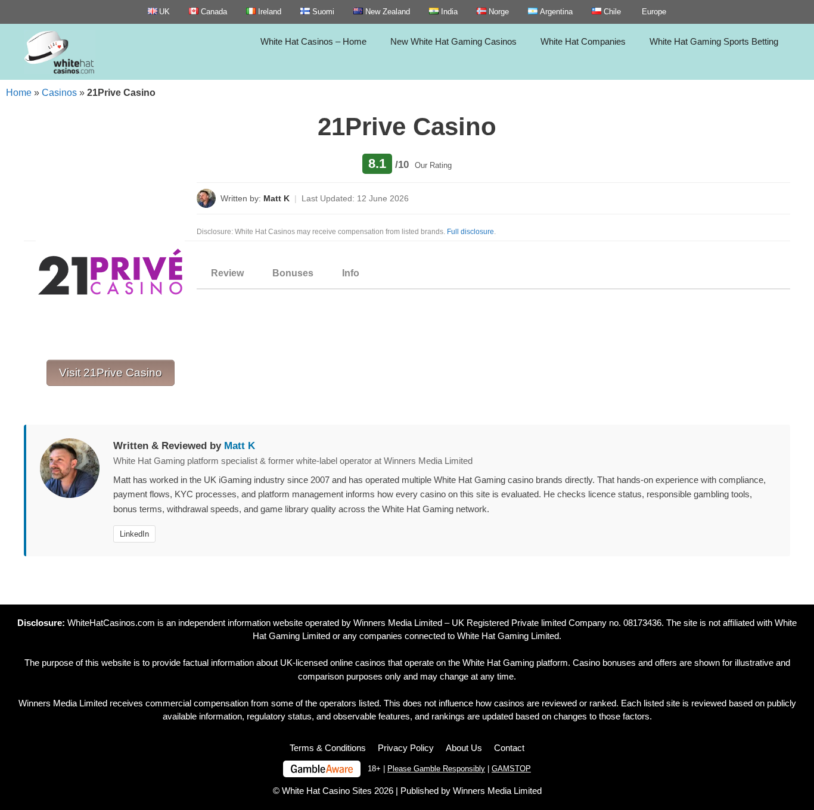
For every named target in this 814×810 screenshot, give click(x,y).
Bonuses (292, 273)
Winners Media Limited (397, 623)
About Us (464, 748)
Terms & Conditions (328, 748)
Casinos (59, 93)
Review (227, 273)
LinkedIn (134, 533)
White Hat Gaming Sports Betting (714, 41)
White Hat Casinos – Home (313, 41)
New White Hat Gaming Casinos (453, 41)
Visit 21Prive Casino (110, 372)
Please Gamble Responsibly (436, 768)
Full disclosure (470, 232)
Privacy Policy (406, 748)
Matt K (276, 198)
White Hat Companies (583, 41)
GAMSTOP (511, 768)
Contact (509, 748)
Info (350, 273)
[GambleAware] (322, 769)
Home (19, 93)
